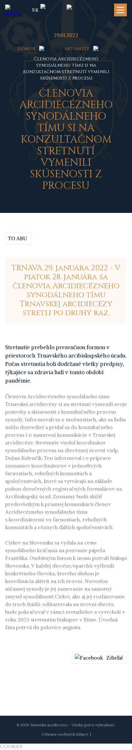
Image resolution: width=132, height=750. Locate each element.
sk (35, 10)
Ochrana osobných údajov (64, 734)
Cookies (11, 746)
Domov (26, 49)
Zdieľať (114, 657)
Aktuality (76, 49)
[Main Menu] (120, 10)
